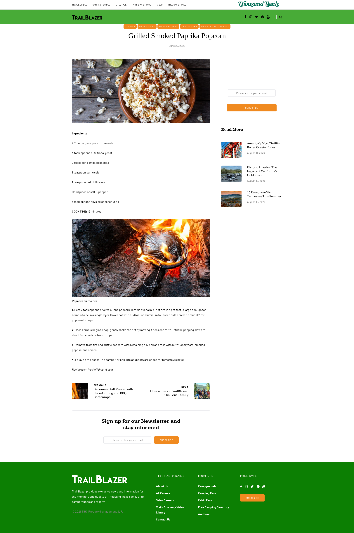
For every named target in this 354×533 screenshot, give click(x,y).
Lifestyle (121, 4)
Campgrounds (207, 486)
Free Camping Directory (213, 507)
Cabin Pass (205, 500)
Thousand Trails (177, 4)
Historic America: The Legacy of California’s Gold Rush (262, 171)
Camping (130, 26)
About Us (162, 486)
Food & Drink (147, 26)
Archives (204, 514)
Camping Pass (207, 493)
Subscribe (166, 440)
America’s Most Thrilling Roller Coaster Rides (264, 145)
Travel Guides (79, 4)
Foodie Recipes (168, 26)
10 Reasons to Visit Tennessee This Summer (264, 194)
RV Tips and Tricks (141, 4)
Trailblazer (189, 26)
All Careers (163, 493)
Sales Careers (165, 500)
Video (159, 4)
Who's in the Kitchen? (215, 26)
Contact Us (163, 519)
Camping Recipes (101, 4)
